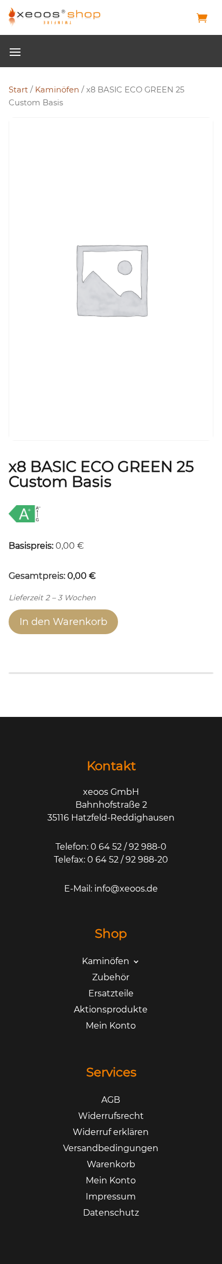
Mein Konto (111, 1026)
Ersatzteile (111, 994)
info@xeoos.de (126, 889)
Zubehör (110, 978)
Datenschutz (111, 1213)
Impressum (111, 1197)
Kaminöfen (57, 90)
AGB (110, 1100)
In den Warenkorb (63, 622)
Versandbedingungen (110, 1149)
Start (18, 90)
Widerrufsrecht (111, 1116)
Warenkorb (111, 1165)
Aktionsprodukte (111, 1010)
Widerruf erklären (111, 1133)
